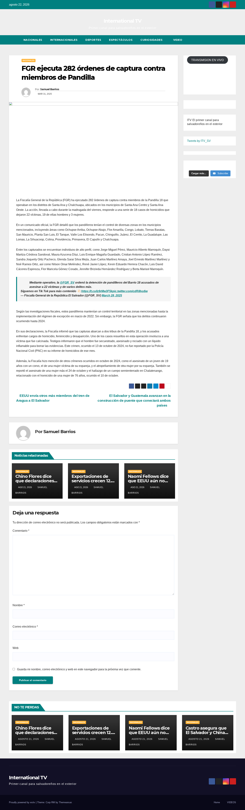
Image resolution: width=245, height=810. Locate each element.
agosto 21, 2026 (29, 739)
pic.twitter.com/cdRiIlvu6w (130, 291)
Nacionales (32, 39)
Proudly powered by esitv (22, 802)
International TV (123, 21)
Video (178, 39)
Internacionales (64, 39)
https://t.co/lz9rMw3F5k (96, 291)
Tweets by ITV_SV (199, 140)
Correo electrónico (25, 626)
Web (15, 647)
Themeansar (65, 802)
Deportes (93, 39)
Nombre (19, 605)
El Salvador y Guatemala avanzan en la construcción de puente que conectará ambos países (134, 400)
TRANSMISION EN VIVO (207, 59)
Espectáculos (121, 39)
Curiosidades (151, 39)
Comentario (21, 530)
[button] (227, 39)
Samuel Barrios (49, 89)
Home (217, 802)
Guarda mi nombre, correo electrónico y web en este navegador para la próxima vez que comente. (79, 669)
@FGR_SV (67, 282)
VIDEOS (231, 802)
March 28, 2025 (112, 295)
